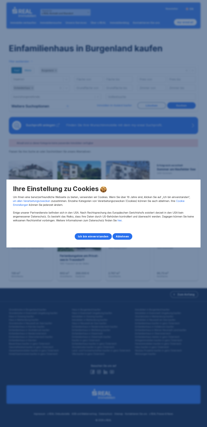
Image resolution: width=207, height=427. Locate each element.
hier (120, 220)
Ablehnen (122, 236)
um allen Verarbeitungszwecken (31, 201)
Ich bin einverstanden (93, 236)
